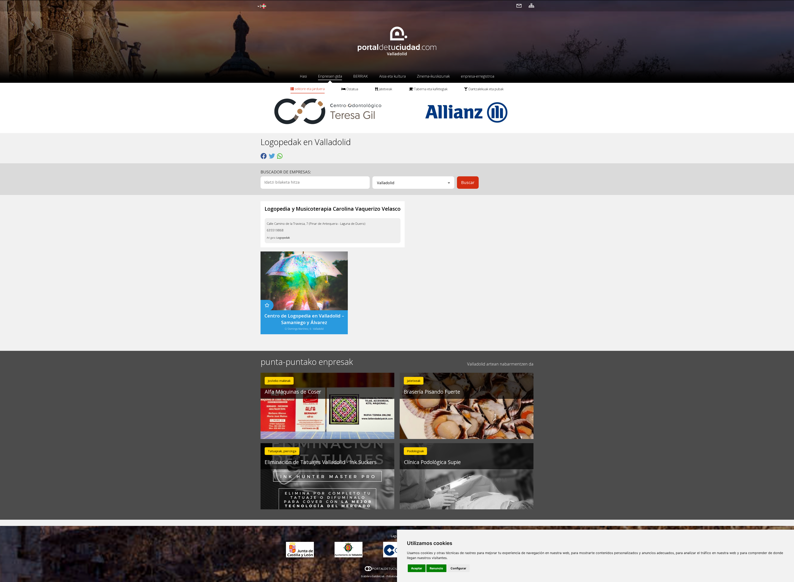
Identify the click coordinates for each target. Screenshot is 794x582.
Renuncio (436, 568)
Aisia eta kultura (392, 76)
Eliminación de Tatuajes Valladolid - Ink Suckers (321, 461)
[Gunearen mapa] (531, 5)
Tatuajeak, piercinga (282, 451)
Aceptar (416, 568)
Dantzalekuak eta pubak (485, 89)
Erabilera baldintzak (372, 576)
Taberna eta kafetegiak (430, 89)
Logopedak (283, 237)
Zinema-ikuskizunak (433, 76)
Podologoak (415, 451)
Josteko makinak (279, 381)
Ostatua (352, 89)
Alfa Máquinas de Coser (293, 391)
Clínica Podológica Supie (432, 461)
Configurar (458, 568)
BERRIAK (360, 76)
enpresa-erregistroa (477, 76)
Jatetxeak (385, 89)
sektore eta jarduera (309, 89)
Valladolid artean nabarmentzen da (500, 364)
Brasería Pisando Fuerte (432, 391)
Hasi (303, 76)
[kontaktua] (519, 5)
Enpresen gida (330, 76)
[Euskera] (261, 6)
